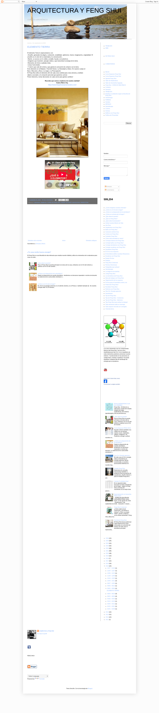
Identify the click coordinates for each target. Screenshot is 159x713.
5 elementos (37, 202)
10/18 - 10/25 (111, 578)
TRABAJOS (108, 46)
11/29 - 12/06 (111, 576)
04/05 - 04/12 (111, 604)
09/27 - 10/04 (111, 583)
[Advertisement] (62, 222)
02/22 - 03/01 (111, 606)
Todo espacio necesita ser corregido (116, 306)
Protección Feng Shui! (111, 284)
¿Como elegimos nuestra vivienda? (115, 208)
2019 (107, 556)
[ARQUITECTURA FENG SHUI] (105, 382)
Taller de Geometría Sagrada (113, 83)
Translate (42, 679)
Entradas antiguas (91, 240)
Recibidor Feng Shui (111, 287)
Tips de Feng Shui (110, 295)
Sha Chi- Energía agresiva (113, 291)
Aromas (107, 111)
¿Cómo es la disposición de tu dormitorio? (50, 273)
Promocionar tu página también (112, 384)
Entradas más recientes (35, 240)
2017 (107, 561)
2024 (107, 543)
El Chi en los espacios (111, 251)
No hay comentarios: (47, 200)
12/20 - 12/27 (111, 570)
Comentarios (110, 190)
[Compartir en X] (63, 200)
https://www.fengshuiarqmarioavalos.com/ (62, 85)
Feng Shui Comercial (111, 262)
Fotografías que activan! (112, 267)
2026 (107, 538)
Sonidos (107, 102)
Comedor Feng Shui (111, 236)
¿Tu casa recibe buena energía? (39, 252)
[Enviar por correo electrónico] (59, 200)
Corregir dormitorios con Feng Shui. (115, 245)
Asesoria (108, 89)
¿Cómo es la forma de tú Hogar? (114, 214)
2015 (107, 566)
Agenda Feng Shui (110, 78)
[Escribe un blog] (61, 200)
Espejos (107, 260)
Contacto (108, 87)
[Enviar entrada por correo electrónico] (55, 200)
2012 (107, 617)
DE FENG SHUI (110, 56)
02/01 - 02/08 (111, 609)
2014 (107, 612)
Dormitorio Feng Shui (111, 249)
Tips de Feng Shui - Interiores (114, 300)
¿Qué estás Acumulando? (112, 221)
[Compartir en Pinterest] (68, 200)
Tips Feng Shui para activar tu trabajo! (116, 302)
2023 (107, 546)
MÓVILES (108, 104)
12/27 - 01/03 (111, 568)
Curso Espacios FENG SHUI (122, 428)
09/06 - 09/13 (111, 586)
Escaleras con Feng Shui (112, 256)
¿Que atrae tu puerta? (44, 263)
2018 (107, 558)
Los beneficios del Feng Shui (113, 276)
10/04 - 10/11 (111, 581)
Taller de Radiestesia (111, 80)
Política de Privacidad (111, 115)
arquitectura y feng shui (46, 631)
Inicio (63, 240)
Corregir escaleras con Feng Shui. (115, 247)
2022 (107, 548)
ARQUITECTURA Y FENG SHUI (74, 10)
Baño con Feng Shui (111, 229)
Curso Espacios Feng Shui (113, 74)
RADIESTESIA (84, 202)
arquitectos (44, 202)
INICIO (107, 72)
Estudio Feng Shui (119, 468)
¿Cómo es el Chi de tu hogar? (46, 284)
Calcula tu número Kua (112, 232)
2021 (107, 551)
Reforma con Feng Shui (112, 289)
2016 (107, 563)
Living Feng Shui (110, 273)
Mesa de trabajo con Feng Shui (114, 278)
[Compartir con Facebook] (65, 200)
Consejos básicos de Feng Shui (114, 240)
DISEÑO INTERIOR (66, 202)
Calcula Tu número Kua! (121, 481)
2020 (107, 553)
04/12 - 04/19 (111, 601)
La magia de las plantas (112, 271)
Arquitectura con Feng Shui (113, 227)
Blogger (90, 688)
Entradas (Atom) (40, 243)
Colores (107, 108)
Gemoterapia (109, 106)
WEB (106, 48)
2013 (107, 614)
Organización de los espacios (114, 280)
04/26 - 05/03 (111, 599)
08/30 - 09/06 (111, 588)
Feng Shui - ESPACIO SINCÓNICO (115, 85)
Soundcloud (108, 293)
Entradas (109, 186)
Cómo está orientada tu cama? (114, 238)
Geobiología (109, 97)
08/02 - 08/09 (111, 596)
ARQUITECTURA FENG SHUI (112, 378)
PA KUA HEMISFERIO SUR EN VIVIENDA (122, 404)
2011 (107, 619)
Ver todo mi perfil (42, 633)
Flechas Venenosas (111, 265)
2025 (107, 540)
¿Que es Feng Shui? (111, 219)
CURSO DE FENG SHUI (53, 202)
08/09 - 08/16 (111, 593)
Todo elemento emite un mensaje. (115, 304)
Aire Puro (108, 225)
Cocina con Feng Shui (111, 234)
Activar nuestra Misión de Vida (114, 223)
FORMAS (108, 100)
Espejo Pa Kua (109, 258)
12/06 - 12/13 (111, 573)
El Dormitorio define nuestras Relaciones (117, 254)
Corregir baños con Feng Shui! (114, 243)
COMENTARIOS (110, 64)
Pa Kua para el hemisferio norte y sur (116, 282)
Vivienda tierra (109, 309)
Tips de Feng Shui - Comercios (114, 298)
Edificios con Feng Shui (112, 113)
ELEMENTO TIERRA (38, 47)
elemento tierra (76, 202)
